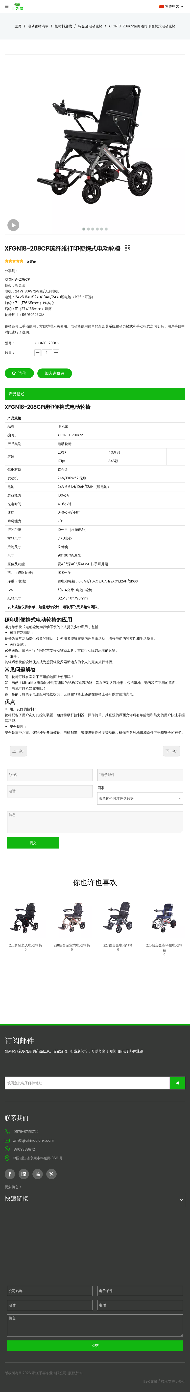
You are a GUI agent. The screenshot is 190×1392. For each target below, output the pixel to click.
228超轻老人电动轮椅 (25, 945)
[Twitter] (51, 1174)
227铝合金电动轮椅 (118, 945)
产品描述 (16, 394)
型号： (10, 343)
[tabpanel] (25, 931)
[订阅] (177, 1083)
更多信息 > (13, 1186)
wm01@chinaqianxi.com (33, 1140)
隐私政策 (150, 1381)
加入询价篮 (55, 373)
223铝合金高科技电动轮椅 (164, 948)
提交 (33, 842)
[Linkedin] (24, 1174)
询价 (22, 373)
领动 (181, 1381)
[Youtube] (37, 1174)
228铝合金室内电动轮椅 (72, 945)
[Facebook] (10, 1174)
